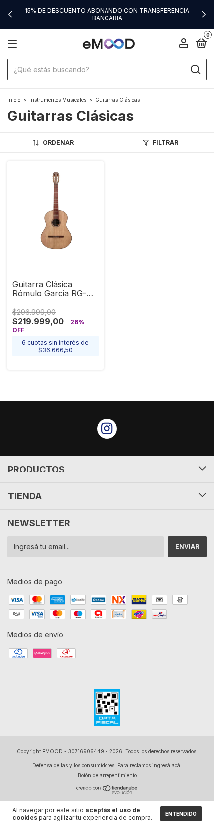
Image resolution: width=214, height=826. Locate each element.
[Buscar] (195, 70)
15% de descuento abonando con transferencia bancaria (107, 14)
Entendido (181, 814)
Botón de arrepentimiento (107, 775)
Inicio (13, 100)
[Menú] (14, 44)
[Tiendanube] (107, 791)
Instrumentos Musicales (57, 100)
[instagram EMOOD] (107, 429)
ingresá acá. (167, 765)
